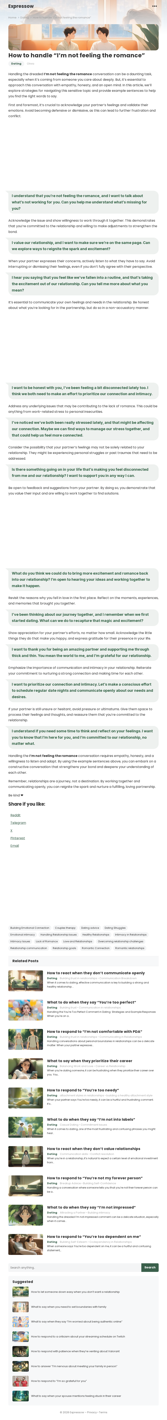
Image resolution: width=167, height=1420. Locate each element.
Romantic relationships (129, 948)
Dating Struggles (115, 928)
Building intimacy (99, 1213)
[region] (83, 154)
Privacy (92, 1412)
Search (150, 1267)
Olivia (30, 64)
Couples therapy (65, 928)
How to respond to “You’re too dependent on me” (94, 1236)
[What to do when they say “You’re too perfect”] (25, 1010)
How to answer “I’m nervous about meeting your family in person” (74, 1366)
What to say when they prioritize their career (89, 1060)
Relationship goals (64, 948)
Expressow (21, 6)
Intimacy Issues (20, 941)
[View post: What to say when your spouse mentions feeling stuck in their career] (20, 1396)
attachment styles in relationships (82, 1095)
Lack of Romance (47, 941)
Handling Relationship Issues (59, 934)
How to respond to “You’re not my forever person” (95, 1178)
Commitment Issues (94, 1125)
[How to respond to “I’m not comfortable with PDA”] (25, 1039)
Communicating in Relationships (120, 1037)
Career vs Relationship (110, 1066)
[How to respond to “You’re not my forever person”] (25, 1185)
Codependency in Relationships (110, 1242)
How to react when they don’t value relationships (93, 1148)
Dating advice (90, 928)
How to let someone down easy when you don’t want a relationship (75, 1292)
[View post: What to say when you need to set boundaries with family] (20, 1307)
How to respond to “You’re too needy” (83, 1090)
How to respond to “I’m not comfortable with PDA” (94, 1031)
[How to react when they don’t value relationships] (25, 1156)
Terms (103, 1412)
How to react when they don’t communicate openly (96, 973)
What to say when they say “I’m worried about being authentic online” (76, 1322)
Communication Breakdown (118, 978)
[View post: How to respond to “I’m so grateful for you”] (20, 1381)
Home (12, 17)
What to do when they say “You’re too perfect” (91, 1002)
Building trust (68, 1007)
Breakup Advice (70, 1183)
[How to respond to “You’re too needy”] (25, 1098)
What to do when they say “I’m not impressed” (91, 1207)
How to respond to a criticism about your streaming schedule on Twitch (78, 1336)
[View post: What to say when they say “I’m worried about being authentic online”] (20, 1321)
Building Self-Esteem (73, 1242)
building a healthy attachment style (129, 1095)
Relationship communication (28, 948)
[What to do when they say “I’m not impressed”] (25, 1215)
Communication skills (74, 1154)
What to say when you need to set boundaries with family (68, 1307)
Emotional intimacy (22, 934)
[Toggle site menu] (154, 6)
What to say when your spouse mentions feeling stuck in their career (76, 1396)
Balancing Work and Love (76, 1066)
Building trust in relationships (78, 978)
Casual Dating (69, 1125)
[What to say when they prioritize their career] (25, 1068)
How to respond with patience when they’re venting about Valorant (75, 1351)
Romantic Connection (96, 948)
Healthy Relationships (95, 934)
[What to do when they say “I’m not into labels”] (25, 1127)
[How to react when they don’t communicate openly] (25, 980)
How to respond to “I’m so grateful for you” (59, 1381)
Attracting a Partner (73, 1213)
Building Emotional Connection (29, 928)
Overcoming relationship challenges (120, 941)
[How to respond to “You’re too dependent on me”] (25, 1244)
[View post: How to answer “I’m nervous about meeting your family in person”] (20, 1366)
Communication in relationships (100, 1007)
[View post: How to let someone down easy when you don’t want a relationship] (20, 1292)
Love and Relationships (77, 941)
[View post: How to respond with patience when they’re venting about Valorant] (20, 1351)
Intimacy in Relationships (131, 934)
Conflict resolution (102, 1154)
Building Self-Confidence (99, 1183)
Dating (24, 17)
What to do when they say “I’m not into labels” (91, 1119)
